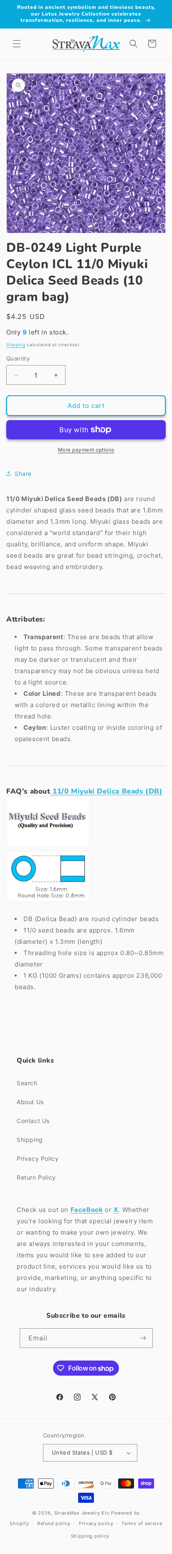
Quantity (18, 358)
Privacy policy (96, 1523)
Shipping (15, 344)
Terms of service (141, 1523)
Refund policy (54, 1523)
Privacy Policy (37, 1158)
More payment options (86, 450)
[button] (17, 43)
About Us (30, 1101)
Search (27, 1082)
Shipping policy (90, 1536)
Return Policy (36, 1177)
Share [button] (23, 473)
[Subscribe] (143, 1338)
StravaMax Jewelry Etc (82, 1513)
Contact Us (33, 1120)
